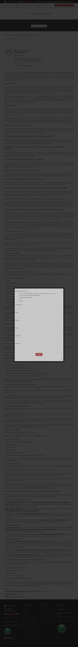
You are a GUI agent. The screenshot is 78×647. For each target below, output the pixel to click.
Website (17, 343)
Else (21, 301)
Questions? (18, 304)
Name (16, 312)
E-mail (17, 320)
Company (17, 335)
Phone (17, 328)
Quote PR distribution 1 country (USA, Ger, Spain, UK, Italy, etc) (37, 293)
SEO (21, 299)
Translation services (26, 297)
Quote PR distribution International (30, 295)
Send (39, 354)
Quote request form (21, 291)
